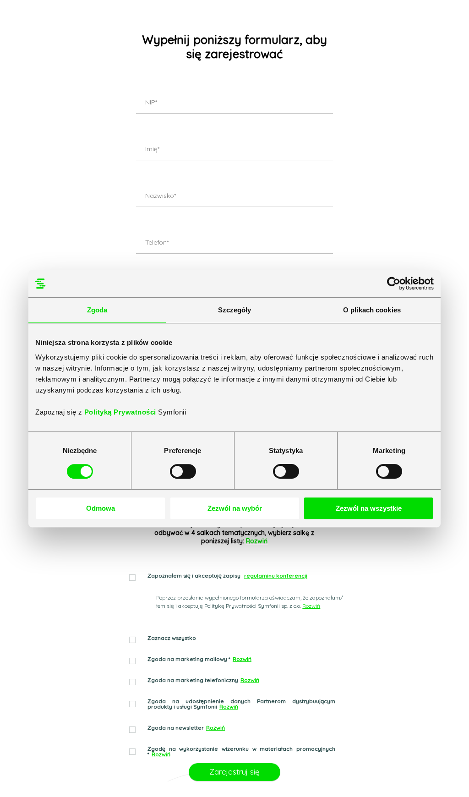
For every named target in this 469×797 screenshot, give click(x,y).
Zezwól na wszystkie (369, 508)
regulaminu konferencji (275, 575)
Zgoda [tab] (97, 310)
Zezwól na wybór (234, 508)
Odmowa (100, 508)
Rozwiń (256, 541)
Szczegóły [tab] (234, 310)
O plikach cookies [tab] (372, 310)
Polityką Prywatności (121, 412)
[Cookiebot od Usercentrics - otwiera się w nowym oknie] (394, 283)
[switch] (183, 471)
